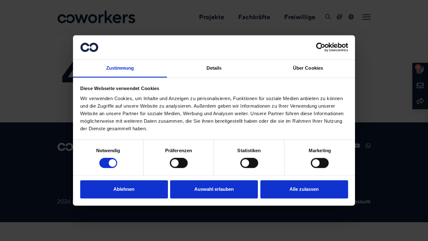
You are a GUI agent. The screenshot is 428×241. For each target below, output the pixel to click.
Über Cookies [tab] (308, 68)
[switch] (179, 163)
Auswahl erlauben (214, 189)
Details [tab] (214, 68)
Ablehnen (123, 189)
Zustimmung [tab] (120, 68)
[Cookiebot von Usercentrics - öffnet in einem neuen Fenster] (320, 47)
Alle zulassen (304, 189)
